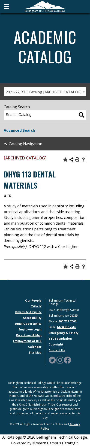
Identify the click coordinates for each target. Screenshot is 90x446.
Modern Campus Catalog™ (55, 443)
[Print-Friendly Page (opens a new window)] (77, 159)
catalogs (14, 437)
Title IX (36, 306)
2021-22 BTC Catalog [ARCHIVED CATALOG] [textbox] (43, 92)
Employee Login (30, 329)
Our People (33, 300)
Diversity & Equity (28, 312)
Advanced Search (19, 130)
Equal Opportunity (28, 324)
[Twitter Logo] (52, 360)
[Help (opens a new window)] (83, 159)
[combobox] (45, 91)
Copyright (56, 344)
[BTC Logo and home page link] (45, 6)
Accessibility (32, 318)
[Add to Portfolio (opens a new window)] (65, 159)
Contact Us (57, 350)
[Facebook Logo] (67, 360)
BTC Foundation (60, 339)
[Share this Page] (71, 159)
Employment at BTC (27, 341)
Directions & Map (29, 335)
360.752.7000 (67, 321)
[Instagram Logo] (59, 360)
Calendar (35, 347)
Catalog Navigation (25, 143)
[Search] (81, 115)
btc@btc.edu (66, 327)
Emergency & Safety (63, 333)
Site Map (35, 352)
